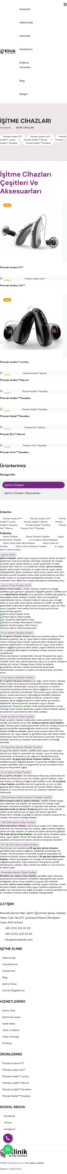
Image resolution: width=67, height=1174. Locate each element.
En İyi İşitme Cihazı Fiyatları (16, 772)
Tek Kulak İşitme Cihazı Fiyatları (18, 822)
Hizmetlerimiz (10, 964)
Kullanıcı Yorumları (25, 65)
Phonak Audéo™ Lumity (15, 1076)
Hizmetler (25, 35)
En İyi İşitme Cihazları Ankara (17, 632)
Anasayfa (24, 9)
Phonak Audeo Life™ (40, 136)
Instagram (9, 1129)
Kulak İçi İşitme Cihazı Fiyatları (17, 716)
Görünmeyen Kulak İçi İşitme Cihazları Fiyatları (26, 797)
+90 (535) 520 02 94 (18, 934)
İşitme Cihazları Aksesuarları (23, 493)
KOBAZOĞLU (15, 1168)
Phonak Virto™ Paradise (32, 528)
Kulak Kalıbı (8, 1023)
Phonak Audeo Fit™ (12, 136)
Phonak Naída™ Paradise (38, 143)
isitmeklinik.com (16, 1163)
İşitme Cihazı (8, 554)
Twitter (8, 1122)
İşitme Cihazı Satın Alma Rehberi (19, 543)
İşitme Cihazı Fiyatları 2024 (16, 585)
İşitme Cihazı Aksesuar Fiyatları (31, 546)
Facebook (9, 1116)
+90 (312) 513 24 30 (18, 928)
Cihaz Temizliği (10, 1036)
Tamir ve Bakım (11, 1030)
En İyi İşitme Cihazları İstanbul (17, 677)
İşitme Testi (8, 1010)
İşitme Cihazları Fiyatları (37, 536)
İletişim (23, 94)
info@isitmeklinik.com (19, 940)
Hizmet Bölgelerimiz (13, 990)
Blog (22, 80)
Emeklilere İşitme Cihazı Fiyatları (18, 872)
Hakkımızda (26, 22)
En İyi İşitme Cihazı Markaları (43, 539)
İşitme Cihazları (14, 485)
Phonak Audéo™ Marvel (35, 139)
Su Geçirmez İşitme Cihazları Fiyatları (21, 747)
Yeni (7, 205)
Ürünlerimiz (26, 49)
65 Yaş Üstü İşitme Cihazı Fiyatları (19, 844)
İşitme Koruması (11, 1017)
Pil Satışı (7, 1043)
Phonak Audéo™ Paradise (16, 1089)
